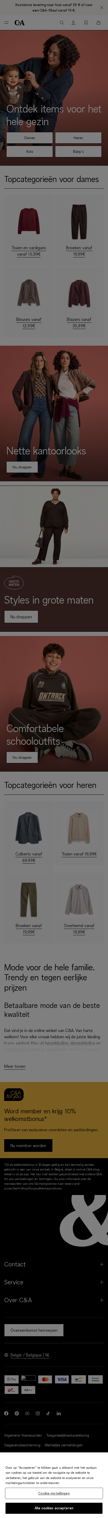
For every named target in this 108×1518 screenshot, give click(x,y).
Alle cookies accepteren (54, 1508)
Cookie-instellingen (53, 1493)
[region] (54, 1485)
